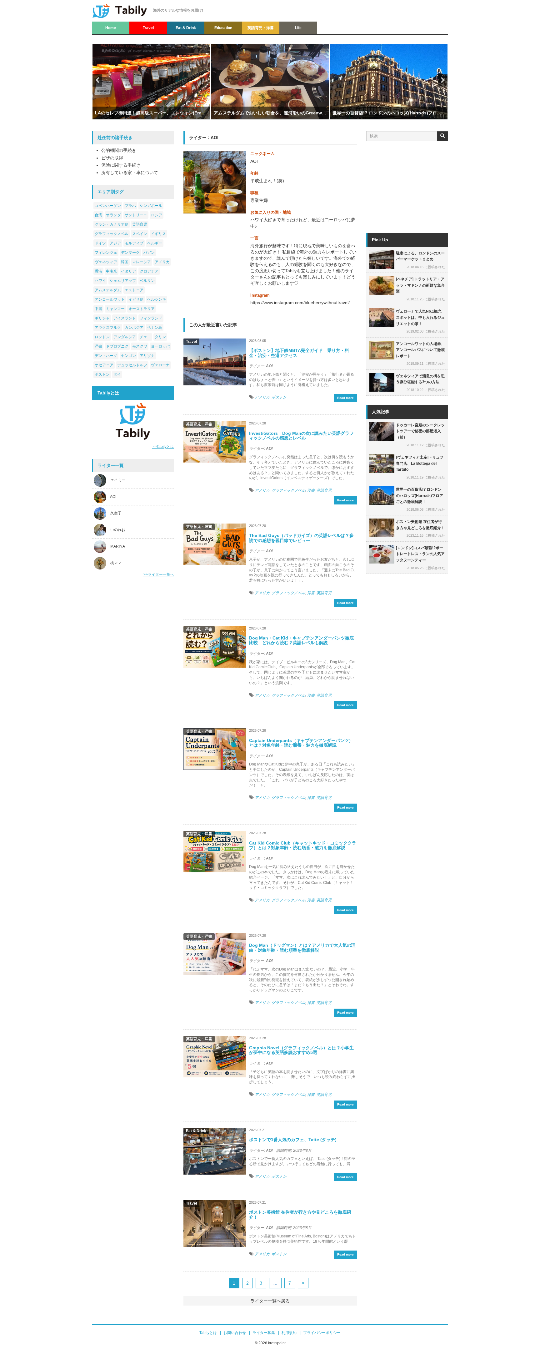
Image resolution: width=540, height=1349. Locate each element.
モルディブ (134, 243)
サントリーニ (136, 215)
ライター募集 (263, 1333)
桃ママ (116, 563)
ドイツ (100, 243)
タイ (117, 374)
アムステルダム (108, 290)
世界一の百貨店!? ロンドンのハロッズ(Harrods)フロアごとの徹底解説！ (388, 112)
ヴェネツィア (106, 262)
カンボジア (134, 327)
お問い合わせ (234, 1333)
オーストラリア (141, 309)
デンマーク (130, 252)
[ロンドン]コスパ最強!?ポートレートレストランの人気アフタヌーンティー (420, 554)
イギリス (158, 234)
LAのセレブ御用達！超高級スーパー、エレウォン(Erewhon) (151, 112)
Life (298, 28)
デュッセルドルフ (132, 365)
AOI (113, 497)
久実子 (116, 513)
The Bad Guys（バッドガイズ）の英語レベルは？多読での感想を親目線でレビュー (301, 538)
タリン (160, 337)
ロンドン (102, 337)
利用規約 (289, 1333)
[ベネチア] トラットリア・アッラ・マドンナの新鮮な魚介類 (420, 285)
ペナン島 (154, 327)
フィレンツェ (106, 252)
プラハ (130, 205)
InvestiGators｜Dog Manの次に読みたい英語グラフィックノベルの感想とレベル (301, 435)
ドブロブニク (117, 346)
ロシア (156, 215)
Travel (148, 28)
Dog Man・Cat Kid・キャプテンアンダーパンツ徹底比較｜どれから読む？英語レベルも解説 (301, 640)
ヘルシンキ (156, 299)
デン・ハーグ (106, 356)
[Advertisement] (133, 681)
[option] (151, 88)
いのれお (117, 530)
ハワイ (100, 280)
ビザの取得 (112, 157)
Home (110, 28)
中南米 (111, 271)
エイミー (117, 480)
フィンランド (151, 318)
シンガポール (151, 205)
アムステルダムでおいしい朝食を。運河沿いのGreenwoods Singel (270, 112)
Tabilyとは (208, 1333)
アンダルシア (124, 337)
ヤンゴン (128, 356)
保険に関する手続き (121, 165)
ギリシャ (102, 318)
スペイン (139, 234)
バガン (149, 252)
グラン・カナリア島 (111, 224)
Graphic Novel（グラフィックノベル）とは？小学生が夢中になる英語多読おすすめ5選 (301, 1050)
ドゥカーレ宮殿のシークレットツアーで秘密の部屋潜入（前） (420, 431)
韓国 (124, 262)
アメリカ (162, 262)
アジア (115, 243)
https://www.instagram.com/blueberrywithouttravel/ (300, 302)
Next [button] (443, 80)
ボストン (102, 374)
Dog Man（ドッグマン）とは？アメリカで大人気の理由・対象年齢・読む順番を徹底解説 (302, 947)
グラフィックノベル (111, 234)
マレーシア (141, 262)
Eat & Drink (186, 28)
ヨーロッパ (160, 346)
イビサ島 (135, 299)
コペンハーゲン (108, 205)
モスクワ (139, 346)
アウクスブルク (108, 327)
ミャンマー (115, 309)
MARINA (117, 546)
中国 (98, 309)
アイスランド (124, 318)
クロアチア (149, 271)
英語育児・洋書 (261, 28)
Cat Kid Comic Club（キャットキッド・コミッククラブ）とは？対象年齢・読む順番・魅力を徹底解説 (302, 845)
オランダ (113, 215)
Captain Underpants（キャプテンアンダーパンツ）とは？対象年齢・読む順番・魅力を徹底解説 (301, 743)
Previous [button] (97, 80)
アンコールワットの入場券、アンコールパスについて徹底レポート (420, 350)
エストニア (134, 290)
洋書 (98, 346)
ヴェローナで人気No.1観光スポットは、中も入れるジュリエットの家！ (420, 317)
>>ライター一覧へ (158, 574)
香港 (98, 271)
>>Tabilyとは (163, 446)
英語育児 (139, 224)
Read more (345, 397)
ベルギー (154, 243)
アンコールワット (110, 299)
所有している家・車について (129, 172)
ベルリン (147, 280)
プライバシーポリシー (322, 1333)
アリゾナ (147, 356)
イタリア (128, 271)
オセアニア (104, 365)
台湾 (98, 215)
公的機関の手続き (118, 150)
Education (223, 28)
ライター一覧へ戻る (270, 1300)
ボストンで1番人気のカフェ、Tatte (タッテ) (293, 1139)
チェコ (145, 337)
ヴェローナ (160, 365)
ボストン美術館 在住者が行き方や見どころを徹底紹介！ (300, 1214)
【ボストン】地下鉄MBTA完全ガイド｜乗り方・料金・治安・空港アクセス (299, 353)
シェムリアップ (123, 280)
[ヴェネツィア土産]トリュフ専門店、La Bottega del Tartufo (419, 463)
